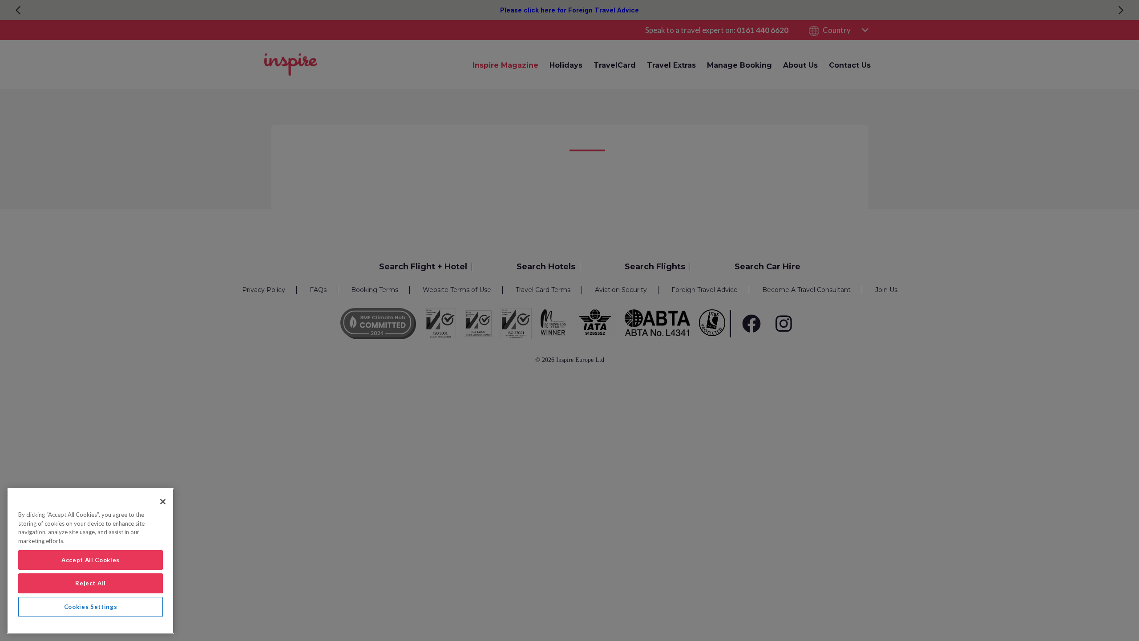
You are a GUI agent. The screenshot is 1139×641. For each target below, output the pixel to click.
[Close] (163, 501)
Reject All (90, 583)
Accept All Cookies (90, 560)
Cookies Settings (90, 606)
